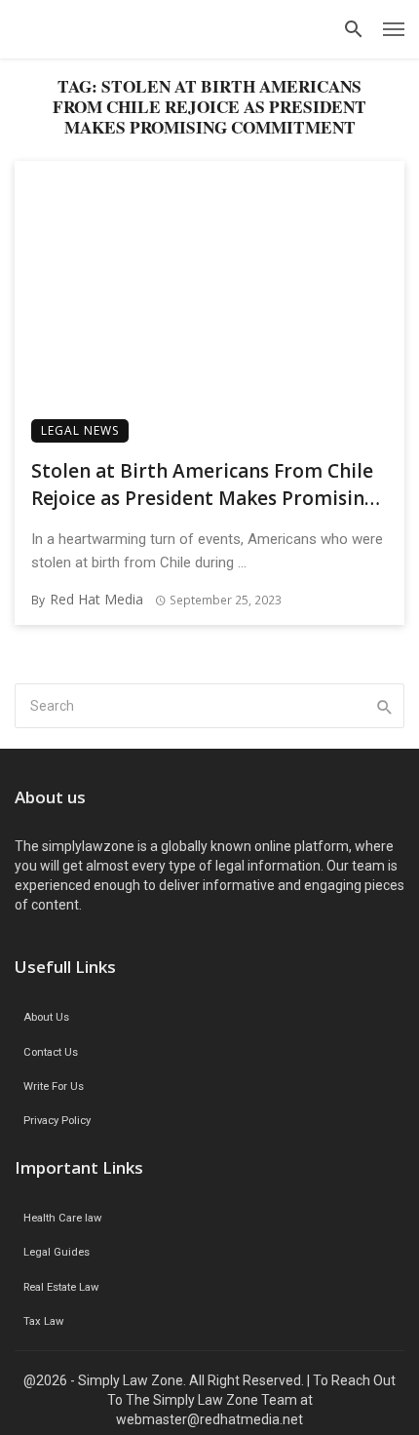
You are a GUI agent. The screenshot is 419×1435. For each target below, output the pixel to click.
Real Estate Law (60, 1287)
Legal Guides (56, 1252)
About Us (46, 1017)
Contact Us (50, 1052)
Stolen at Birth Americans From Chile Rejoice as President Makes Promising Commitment (203, 485)
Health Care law (62, 1218)
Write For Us (53, 1086)
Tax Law (43, 1321)
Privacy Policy (57, 1120)
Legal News (80, 430)
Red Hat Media (96, 599)
